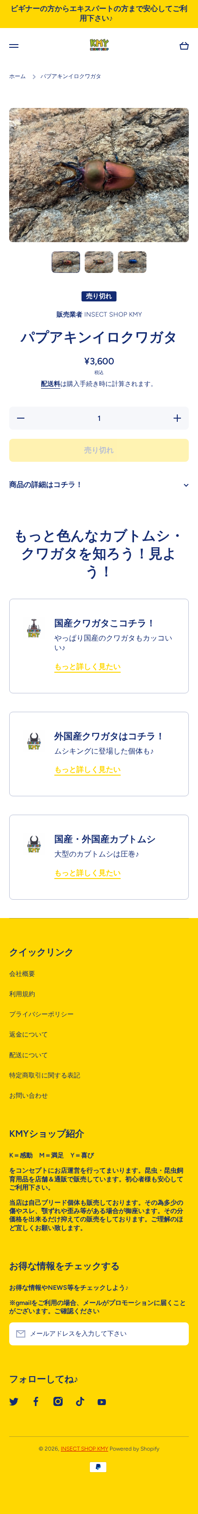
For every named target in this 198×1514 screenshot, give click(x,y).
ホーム (17, 76)
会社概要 (22, 974)
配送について (28, 1055)
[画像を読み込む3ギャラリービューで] (132, 261)
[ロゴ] (99, 46)
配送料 (50, 384)
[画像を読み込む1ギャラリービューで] (66, 262)
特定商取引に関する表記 (44, 1075)
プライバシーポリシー (41, 1014)
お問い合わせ (28, 1096)
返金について (28, 1034)
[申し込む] (177, 1333)
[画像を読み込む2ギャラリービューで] (99, 262)
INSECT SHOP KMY (84, 1449)
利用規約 (22, 994)
